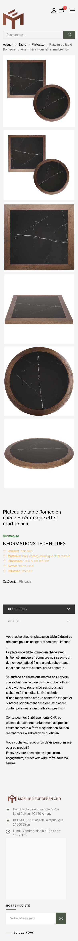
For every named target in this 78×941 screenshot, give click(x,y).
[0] (61, 10)
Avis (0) (14, 621)
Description (18, 609)
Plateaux (38, 44)
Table (22, 44)
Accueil (8, 44)
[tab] (39, 609)
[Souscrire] (61, 918)
